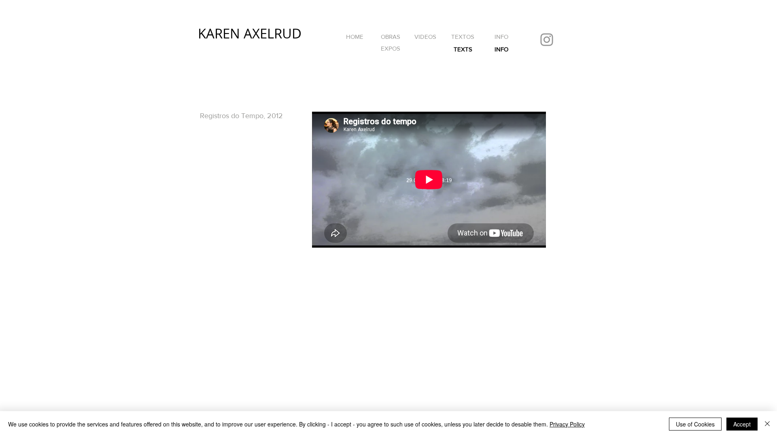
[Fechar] (767, 424)
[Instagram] (546, 39)
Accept (742, 424)
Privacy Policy (567, 424)
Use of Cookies (695, 424)
